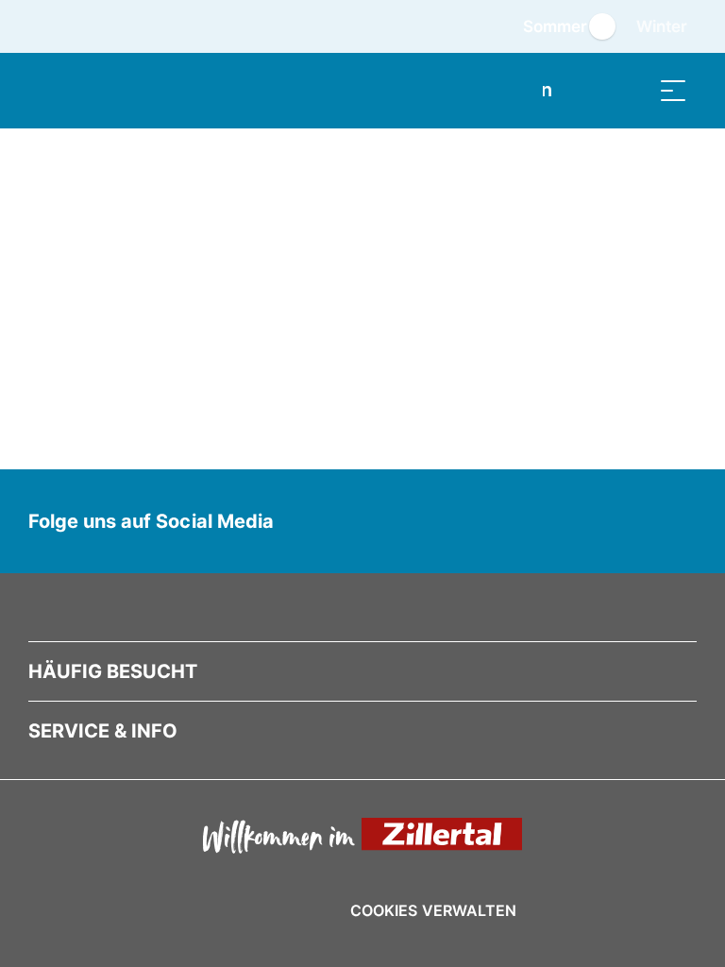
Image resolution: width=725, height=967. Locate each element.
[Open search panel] (625, 90)
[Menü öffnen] (673, 90)
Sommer (555, 26)
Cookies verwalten (432, 907)
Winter (661, 26)
